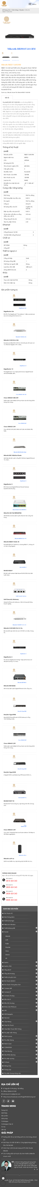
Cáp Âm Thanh (9, 1025)
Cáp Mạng (7, 1021)
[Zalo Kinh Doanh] (3, 1170)
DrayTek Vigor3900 (10, 714)
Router (22, 10)
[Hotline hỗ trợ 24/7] (3, 1185)
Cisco (7, 951)
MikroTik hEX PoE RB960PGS (12, 513)
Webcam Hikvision (10, 924)
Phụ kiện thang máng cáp (12, 1073)
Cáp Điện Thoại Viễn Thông (12, 1029)
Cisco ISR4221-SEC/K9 (11, 398)
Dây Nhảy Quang (9, 1055)
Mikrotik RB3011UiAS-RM (24, 92)
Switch (6, 962)
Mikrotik (9, 92)
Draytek (7, 947)
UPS (5, 1010)
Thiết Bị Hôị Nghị (9, 921)
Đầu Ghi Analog (9, 1003)
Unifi (6, 940)
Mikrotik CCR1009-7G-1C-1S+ (13, 628)
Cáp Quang (8, 1051)
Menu (34, 4)
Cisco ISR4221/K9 (10, 426)
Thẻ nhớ (6, 1018)
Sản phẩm (4, 1115)
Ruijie (7, 943)
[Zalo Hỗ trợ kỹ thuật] (3, 1175)
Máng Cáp (7, 1066)
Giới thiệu (4, 1113)
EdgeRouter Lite (9, 311)
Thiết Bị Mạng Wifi (9, 928)
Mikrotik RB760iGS (9, 686)
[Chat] (3, 1180)
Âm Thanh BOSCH (9, 981)
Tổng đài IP (7, 970)
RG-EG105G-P (8, 570)
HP (6, 958)
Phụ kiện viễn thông (10, 1032)
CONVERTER (8, 1047)
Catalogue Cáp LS (7, 1124)
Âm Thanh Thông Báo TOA (12, 984)
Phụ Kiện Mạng (9, 1040)
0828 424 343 (11, 887)
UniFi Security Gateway (11, 599)
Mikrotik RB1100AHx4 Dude (12, 455)
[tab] (7, 97)
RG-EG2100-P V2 (9, 801)
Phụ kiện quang (9, 1058)
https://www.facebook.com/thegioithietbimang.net (19, 1097)
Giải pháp (4, 1118)
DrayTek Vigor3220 (10, 772)
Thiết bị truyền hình (10, 977)
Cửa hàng (15, 10)
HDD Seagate (8, 1014)
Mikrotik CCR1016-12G (11, 340)
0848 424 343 (11, 899)
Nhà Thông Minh (9, 917)
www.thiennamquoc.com (22, 1182)
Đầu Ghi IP (7, 999)
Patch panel (8, 1036)
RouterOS (27, 172)
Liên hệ (3, 1129)
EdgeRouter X (8, 484)
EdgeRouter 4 (8, 657)
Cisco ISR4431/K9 (10, 743)
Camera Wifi (8, 988)
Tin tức (3, 1127)
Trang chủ (7, 10)
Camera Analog (9, 995)
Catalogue (4, 1121)
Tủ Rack (6, 1062)
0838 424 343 (11, 893)
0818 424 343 (11, 880)
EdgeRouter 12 (8, 369)
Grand (7, 954)
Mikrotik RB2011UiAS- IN (11, 542)
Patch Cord (7, 1043)
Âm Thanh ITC (8, 913)
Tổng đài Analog (9, 973)
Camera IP (7, 992)
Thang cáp (7, 1069)
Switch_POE (8, 966)
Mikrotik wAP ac (9, 858)
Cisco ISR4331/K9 (10, 830)
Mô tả (7, 97)
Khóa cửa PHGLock (10, 1007)
